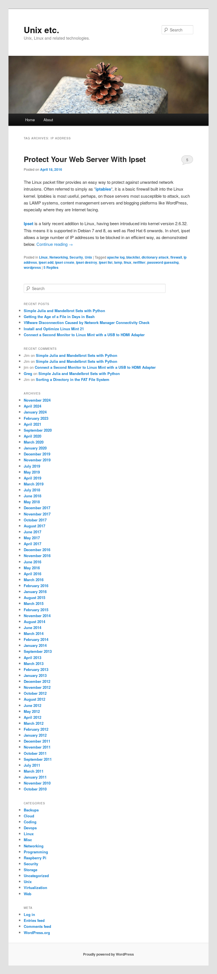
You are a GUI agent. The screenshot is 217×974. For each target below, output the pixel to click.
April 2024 (32, 406)
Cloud (29, 816)
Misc (28, 839)
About (48, 119)
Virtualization (35, 887)
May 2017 (32, 537)
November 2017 (37, 514)
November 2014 (37, 615)
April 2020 (32, 436)
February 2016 (36, 585)
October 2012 (35, 693)
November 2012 (37, 687)
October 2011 (35, 753)
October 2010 (35, 789)
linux (127, 262)
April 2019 (32, 478)
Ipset (28, 223)
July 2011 (32, 765)
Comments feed (37, 926)
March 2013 (34, 663)
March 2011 (34, 771)
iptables (103, 189)
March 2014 (34, 633)
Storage (30, 869)
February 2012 (36, 729)
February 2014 (36, 639)
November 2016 (37, 555)
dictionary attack (155, 257)
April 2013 (32, 657)
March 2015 (34, 603)
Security (76, 257)
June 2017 (32, 531)
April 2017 (32, 543)
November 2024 (37, 400)
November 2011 (37, 747)
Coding (30, 821)
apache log (116, 257)
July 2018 (32, 490)
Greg (28, 373)
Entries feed (34, 920)
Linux (43, 257)
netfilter (139, 262)
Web (27, 893)
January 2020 (35, 448)
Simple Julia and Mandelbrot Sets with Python (64, 310)
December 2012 (37, 681)
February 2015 (36, 609)
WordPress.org (37, 932)
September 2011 (38, 759)
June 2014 (32, 627)
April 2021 (32, 424)
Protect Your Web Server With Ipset (85, 159)
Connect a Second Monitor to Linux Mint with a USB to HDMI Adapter (84, 334)
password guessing (163, 262)
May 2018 (32, 501)
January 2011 (35, 777)
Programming (36, 851)
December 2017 (37, 507)
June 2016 (32, 561)
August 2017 (34, 525)
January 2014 (35, 645)
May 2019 (32, 472)
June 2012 (32, 705)
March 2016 (34, 579)
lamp (118, 262)
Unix (88, 257)
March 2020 (34, 442)
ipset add (46, 262)
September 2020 (38, 430)
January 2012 (35, 735)
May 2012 (32, 711)
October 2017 (35, 520)
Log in (29, 914)
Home (30, 119)
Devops (30, 827)
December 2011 (37, 741)
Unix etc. (41, 30)
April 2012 (32, 717)
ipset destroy (86, 262)
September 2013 (38, 651)
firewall (176, 257)
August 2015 (34, 597)
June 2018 (32, 495)
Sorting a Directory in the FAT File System (72, 379)
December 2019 (37, 454)
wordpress (32, 267)
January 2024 (35, 412)
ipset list (105, 262)
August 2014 (34, 621)
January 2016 (35, 591)
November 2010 (37, 783)
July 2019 (32, 466)
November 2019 (37, 460)
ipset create (64, 262)
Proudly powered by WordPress (108, 954)
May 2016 (32, 567)
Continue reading (54, 244)
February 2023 (36, 418)
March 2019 (34, 484)
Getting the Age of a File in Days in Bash (59, 316)
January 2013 (35, 675)
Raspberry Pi (35, 857)
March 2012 (34, 723)
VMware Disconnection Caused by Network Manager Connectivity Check (86, 322)
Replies (51, 267)
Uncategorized (36, 875)
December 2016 (37, 549)
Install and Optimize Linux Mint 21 (54, 328)
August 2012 (34, 699)
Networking (58, 257)
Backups (31, 810)
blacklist (133, 257)
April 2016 (32, 573)
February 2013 (36, 669)
